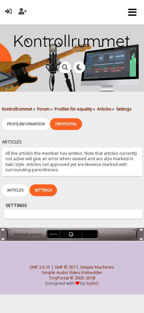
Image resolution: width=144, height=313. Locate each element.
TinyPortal (59, 278)
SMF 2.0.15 (39, 267)
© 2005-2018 (82, 278)
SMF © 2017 (66, 267)
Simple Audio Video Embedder (72, 272)
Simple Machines (97, 267)
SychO (92, 283)
